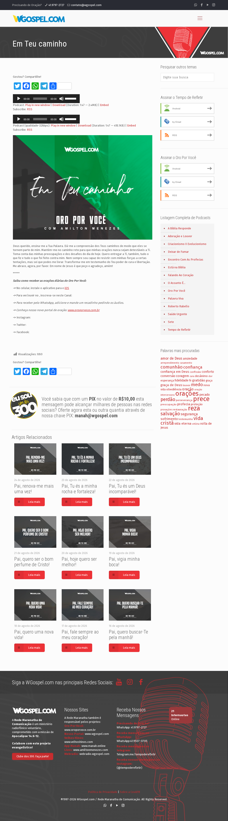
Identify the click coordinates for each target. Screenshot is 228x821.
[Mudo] (61, 98)
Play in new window (37, 105)
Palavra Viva (175, 298)
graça (209, 380)
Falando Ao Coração (180, 275)
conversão (168, 376)
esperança (167, 380)
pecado (204, 395)
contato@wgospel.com (86, 5)
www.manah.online (93, 746)
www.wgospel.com (97, 733)
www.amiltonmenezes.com (90, 750)
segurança (189, 414)
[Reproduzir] (18, 98)
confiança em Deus (175, 372)
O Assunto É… (176, 283)
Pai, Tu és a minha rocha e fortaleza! (79, 488)
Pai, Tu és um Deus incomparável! (127, 488)
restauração (180, 409)
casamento (186, 362)
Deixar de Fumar (178, 251)
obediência (173, 389)
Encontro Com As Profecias (185, 259)
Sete (171, 322)
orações (187, 393)
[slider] (71, 98)
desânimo (201, 376)
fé (190, 380)
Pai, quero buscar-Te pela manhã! (128, 634)
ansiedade (190, 359)
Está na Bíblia (176, 267)
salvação (170, 414)
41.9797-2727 (56, 5)
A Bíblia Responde (179, 228)
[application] (46, 98)
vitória (196, 423)
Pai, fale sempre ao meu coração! (80, 634)
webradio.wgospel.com (94, 754)
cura (192, 376)
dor (210, 376)
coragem (182, 376)
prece (201, 399)
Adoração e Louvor (180, 236)
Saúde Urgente (177, 314)
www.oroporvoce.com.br (80, 729)
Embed (104, 105)
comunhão (172, 367)
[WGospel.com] (38, 18)
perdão (168, 399)
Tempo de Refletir (179, 329)
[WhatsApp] (195, 5)
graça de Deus (171, 385)
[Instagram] (213, 5)
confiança (192, 367)
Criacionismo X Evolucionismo (187, 244)
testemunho (186, 419)
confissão (195, 371)
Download (58, 105)
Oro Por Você (176, 290)
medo (197, 384)
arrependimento (170, 362)
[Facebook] (201, 5)
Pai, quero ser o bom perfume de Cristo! (33, 561)
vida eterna (182, 424)
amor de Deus (171, 358)
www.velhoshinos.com (78, 742)
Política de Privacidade (102, 792)
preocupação (169, 404)
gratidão (198, 380)
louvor (186, 385)
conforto (208, 372)
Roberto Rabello (178, 306)
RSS (29, 109)
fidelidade (181, 380)
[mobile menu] (200, 18)
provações (166, 409)
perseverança (184, 400)
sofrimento (169, 419)
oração (188, 389)
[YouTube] (207, 5)
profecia (183, 404)
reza (194, 408)
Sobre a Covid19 (130, 792)
